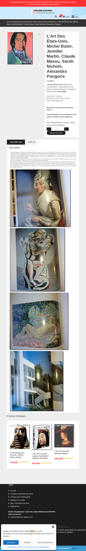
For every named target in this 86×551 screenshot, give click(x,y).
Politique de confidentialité (20, 497)
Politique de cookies (15, 547)
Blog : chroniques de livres (19, 503)
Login (67, 17)
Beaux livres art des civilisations (45, 22)
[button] (53, 527)
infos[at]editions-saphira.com (21, 517)
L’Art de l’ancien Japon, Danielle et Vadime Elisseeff (40, 455)
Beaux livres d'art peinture (22, 22)
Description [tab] (16, 142)
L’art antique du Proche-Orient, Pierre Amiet (17, 455)
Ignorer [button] (74, 548)
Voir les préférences (45, 542)
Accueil (9, 22)
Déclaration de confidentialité (36, 547)
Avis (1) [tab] (31, 142)
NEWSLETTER (14, 506)
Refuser (27, 542)
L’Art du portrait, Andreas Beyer (61, 452)
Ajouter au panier (56, 133)
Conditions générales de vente (21, 494)
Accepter (11, 542)
